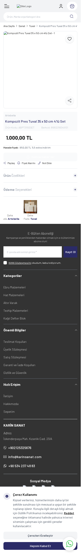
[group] (40, 68)
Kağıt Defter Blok (14, 315)
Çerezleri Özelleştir (40, 535)
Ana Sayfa (9, 25)
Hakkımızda (11, 400)
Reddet (69, 513)
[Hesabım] (61, 6)
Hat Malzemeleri (13, 292)
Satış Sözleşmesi (14, 354)
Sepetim (9, 408)
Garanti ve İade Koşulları (19, 362)
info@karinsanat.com (25, 453)
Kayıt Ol (70, 248)
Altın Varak (10, 299)
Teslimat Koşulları (14, 338)
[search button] (71, 16)
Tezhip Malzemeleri (15, 307)
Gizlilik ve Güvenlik (14, 369)
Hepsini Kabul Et (40, 546)
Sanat (22, 25)
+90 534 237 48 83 (21, 462)
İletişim (8, 393)
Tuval (32, 25)
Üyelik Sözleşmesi (15, 346)
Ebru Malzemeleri (14, 284)
